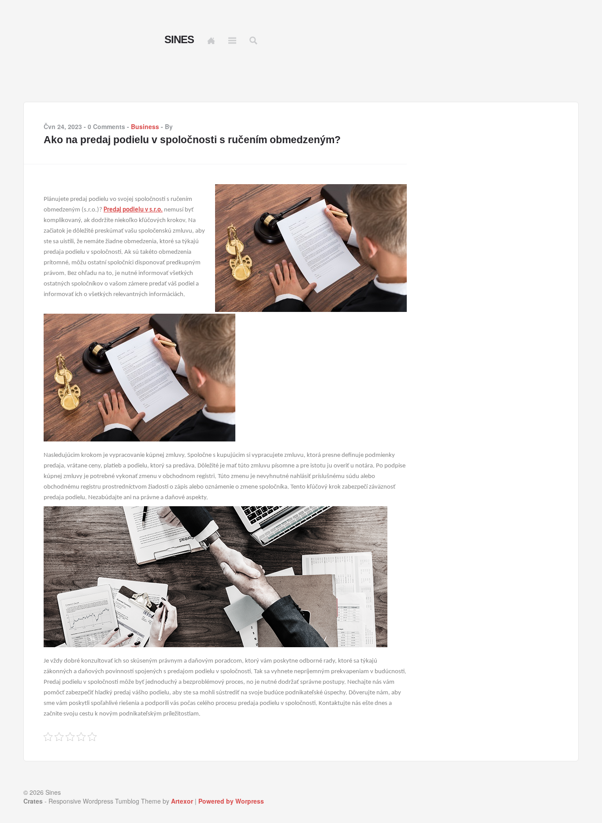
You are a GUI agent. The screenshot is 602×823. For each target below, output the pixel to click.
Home (211, 40)
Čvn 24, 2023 (63, 126)
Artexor (182, 801)
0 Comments (106, 126)
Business (145, 126)
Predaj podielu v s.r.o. (133, 210)
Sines (179, 39)
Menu (232, 40)
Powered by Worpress (231, 801)
